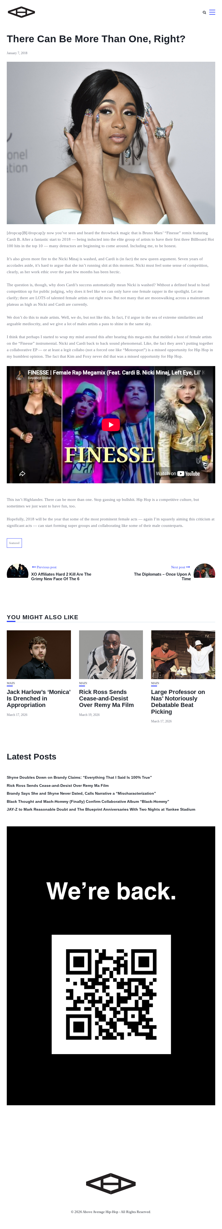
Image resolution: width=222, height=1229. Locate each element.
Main (11, 683)
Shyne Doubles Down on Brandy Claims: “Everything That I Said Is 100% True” (79, 777)
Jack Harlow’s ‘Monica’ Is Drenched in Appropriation (38, 698)
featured (14, 543)
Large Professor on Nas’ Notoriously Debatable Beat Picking (178, 702)
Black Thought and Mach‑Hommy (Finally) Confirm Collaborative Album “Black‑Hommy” (88, 801)
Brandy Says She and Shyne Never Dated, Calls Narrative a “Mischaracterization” (81, 793)
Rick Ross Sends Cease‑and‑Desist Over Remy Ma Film (106, 698)
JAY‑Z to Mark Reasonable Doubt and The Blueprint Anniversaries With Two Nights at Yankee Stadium (101, 809)
